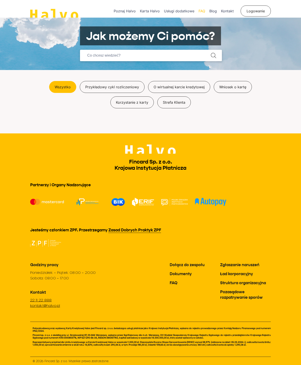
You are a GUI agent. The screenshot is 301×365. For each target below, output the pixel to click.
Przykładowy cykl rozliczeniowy (112, 87)
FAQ (202, 11)
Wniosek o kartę (232, 87)
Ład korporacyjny (236, 273)
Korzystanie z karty (132, 102)
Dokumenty (181, 273)
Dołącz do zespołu (187, 264)
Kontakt (227, 11)
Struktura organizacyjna (243, 282)
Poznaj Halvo (125, 11)
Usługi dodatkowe (179, 11)
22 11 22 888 (41, 300)
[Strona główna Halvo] (72, 9)
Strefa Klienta (174, 102)
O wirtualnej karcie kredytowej (179, 87)
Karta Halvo (150, 11)
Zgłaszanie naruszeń (239, 264)
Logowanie (256, 11)
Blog (213, 11)
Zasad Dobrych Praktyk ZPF (134, 229)
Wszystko (63, 87)
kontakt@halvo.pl (45, 305)
